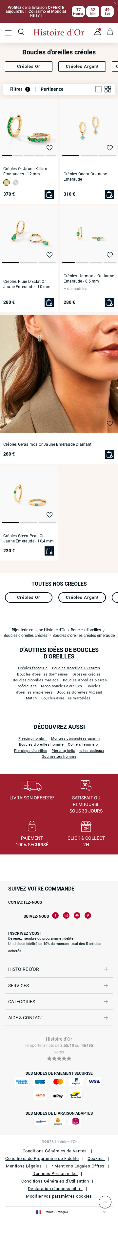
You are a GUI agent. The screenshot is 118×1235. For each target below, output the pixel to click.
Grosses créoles (86, 674)
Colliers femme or (83, 744)
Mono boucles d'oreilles (61, 686)
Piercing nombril (32, 738)
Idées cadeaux (91, 751)
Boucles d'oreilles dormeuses (42, 674)
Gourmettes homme (59, 757)
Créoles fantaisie (33, 668)
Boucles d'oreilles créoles (25, 635)
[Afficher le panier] (110, 33)
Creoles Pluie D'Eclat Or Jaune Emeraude (26, 284)
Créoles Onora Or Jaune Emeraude (85, 177)
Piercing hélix (63, 751)
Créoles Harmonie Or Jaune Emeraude (89, 279)
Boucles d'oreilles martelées (65, 698)
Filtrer (19, 89)
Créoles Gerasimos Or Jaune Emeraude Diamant (47, 444)
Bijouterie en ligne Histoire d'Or (39, 630)
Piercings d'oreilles (30, 751)
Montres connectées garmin (75, 738)
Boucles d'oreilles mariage (36, 680)
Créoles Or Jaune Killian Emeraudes (25, 171)
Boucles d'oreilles (86, 630)
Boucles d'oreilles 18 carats (76, 668)
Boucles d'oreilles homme (41, 744)
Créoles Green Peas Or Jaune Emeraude (28, 538)
